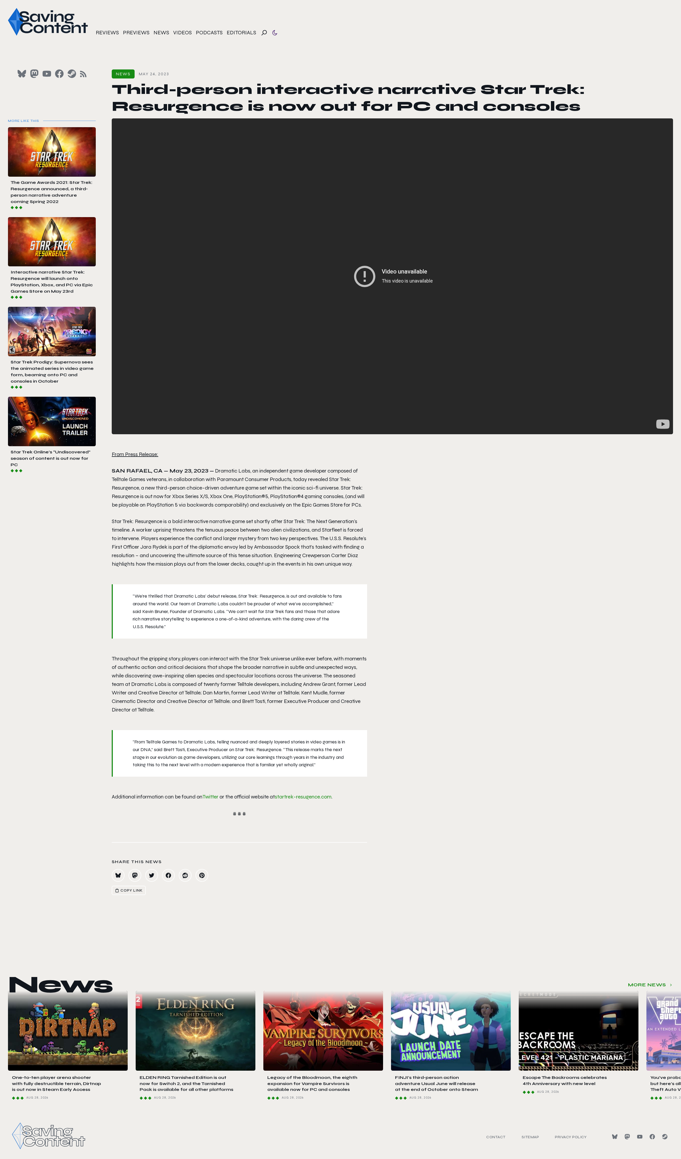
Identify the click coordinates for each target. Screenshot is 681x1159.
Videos (182, 32)
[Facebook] (652, 1136)
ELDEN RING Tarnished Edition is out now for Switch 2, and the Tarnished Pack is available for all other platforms (186, 1083)
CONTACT (496, 1137)
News (161, 32)
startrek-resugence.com (303, 796)
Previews (136, 32)
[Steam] (665, 1136)
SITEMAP (530, 1137)
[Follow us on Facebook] (59, 73)
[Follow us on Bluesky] (22, 73)
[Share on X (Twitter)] (151, 875)
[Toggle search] (264, 33)
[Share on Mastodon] (134, 875)
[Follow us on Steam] (72, 73)
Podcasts (209, 32)
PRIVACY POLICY (571, 1137)
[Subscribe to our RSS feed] (83, 74)
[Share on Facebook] (168, 875)
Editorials (241, 32)
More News (647, 985)
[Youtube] (640, 1136)
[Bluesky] (615, 1136)
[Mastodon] (627, 1136)
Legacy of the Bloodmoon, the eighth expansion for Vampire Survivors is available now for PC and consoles (312, 1083)
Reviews (107, 32)
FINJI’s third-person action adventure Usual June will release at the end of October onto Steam (436, 1083)
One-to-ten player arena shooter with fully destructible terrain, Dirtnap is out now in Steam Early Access (56, 1083)
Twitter (210, 796)
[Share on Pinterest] (202, 875)
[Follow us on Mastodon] (34, 73)
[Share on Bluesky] (118, 875)
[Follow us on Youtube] (47, 73)
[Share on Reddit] (185, 875)
